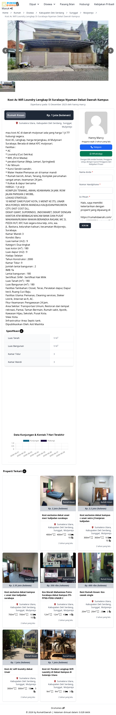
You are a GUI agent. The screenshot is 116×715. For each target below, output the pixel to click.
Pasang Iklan (67, 4)
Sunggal (73, 12)
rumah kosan (15, 115)
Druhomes (56, 708)
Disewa (30, 12)
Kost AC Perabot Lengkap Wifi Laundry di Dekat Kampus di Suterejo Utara (58, 672)
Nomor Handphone (90, 184)
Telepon (97, 147)
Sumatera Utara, (27, 123)
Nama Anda (86, 172)
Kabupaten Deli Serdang (51, 12)
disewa (48, 4)
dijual (32, 4)
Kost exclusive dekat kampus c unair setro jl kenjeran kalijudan (95, 518)
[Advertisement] (20, 491)
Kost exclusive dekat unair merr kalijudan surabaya (55, 517)
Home (5, 12)
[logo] (10, 4)
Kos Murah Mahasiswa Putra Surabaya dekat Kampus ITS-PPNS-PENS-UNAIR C (57, 595)
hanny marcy (96, 137)
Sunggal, (67, 123)
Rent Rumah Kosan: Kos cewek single (92, 593)
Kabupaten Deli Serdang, (49, 123)
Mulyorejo (88, 12)
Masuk (6, 8)
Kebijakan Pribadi (104, 4)
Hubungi (84, 4)
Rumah (17, 12)
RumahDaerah (44, 712)
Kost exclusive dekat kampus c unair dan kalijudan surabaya (19, 595)
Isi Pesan (84, 196)
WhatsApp (97, 153)
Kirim (85, 225)
